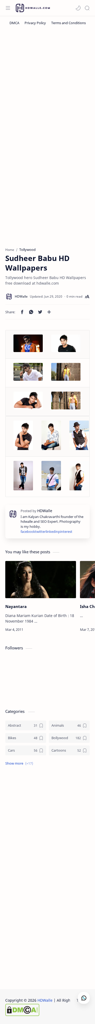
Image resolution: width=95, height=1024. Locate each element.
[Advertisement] (47, 82)
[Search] (87, 8)
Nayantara (16, 606)
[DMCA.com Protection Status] (47, 1010)
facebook (28, 531)
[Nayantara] (40, 579)
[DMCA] (14, 22)
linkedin (52, 531)
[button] (78, 8)
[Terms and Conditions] (68, 22)
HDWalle (45, 1000)
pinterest (65, 531)
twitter (40, 531)
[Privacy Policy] (35, 22)
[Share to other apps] (49, 312)
